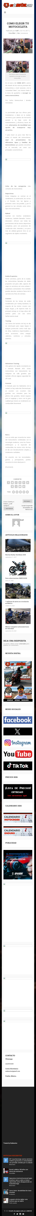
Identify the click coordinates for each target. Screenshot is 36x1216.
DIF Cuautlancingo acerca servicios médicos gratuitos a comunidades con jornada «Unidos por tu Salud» (21, 1160)
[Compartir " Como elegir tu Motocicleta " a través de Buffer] (12, 486)
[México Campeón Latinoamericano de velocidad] (18, 616)
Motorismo (12, 1164)
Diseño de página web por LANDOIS (20, 1211)
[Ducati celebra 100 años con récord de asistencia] (5, 1170)
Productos (12, 1194)
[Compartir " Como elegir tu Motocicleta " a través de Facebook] (8, 483)
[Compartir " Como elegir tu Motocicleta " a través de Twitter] (12, 483)
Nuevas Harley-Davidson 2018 (15, 555)
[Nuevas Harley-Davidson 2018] (18, 545)
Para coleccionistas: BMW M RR (16, 578)
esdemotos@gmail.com (12, 1071)
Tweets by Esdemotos (10, 1143)
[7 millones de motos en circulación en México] (18, 591)
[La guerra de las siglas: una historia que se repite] (5, 1200)
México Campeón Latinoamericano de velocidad (17, 627)
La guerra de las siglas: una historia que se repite (18, 1200)
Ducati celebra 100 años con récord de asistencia (18, 1170)
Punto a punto (13, 1203)
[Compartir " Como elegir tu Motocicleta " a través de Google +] (16, 483)
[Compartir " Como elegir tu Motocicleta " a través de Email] (20, 486)
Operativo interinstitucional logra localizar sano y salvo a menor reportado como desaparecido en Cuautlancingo (20, 1181)
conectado (22, 644)
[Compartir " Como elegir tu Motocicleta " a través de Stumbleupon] (16, 486)
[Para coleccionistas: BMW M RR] (18, 567)
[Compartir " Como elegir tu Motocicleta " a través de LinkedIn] (28, 483)
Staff (16, 31)
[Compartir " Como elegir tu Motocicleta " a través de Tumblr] (20, 483)
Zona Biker (12, 33)
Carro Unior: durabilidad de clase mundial (20, 1191)
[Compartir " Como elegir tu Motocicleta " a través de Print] (24, 486)
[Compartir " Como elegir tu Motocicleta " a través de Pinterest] (24, 483)
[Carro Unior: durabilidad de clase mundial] (5, 1191)
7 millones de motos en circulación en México (17, 602)
